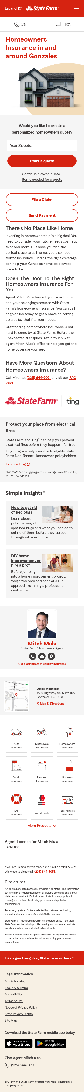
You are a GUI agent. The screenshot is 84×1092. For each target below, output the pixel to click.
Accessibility (13, 994)
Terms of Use (14, 1001)
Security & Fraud (16, 988)
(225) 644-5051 (39, 378)
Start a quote (42, 161)
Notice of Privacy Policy (21, 1007)
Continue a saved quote (41, 174)
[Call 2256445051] (32, 656)
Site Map (11, 1020)
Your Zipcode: (21, 145)
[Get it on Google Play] (50, 1043)
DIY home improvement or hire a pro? (26, 560)
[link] (42, 8)
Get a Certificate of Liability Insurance (42, 663)
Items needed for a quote (42, 179)
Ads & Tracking (15, 981)
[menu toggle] (76, 8)
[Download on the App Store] (19, 1043)
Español (11, 8)
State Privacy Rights (19, 1014)
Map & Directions (52, 703)
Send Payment (42, 215)
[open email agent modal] (42, 657)
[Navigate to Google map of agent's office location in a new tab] (51, 656)
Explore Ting (16, 464)
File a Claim (42, 199)
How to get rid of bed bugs (24, 509)
